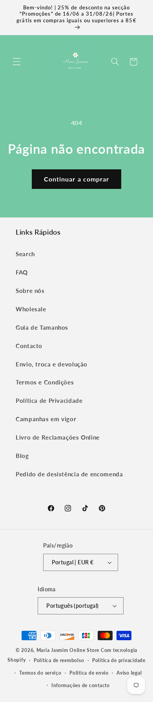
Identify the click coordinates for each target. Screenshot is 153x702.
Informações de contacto (80, 685)
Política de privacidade (119, 660)
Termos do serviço (40, 672)
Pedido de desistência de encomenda (69, 474)
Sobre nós (30, 290)
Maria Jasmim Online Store (67, 650)
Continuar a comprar (76, 179)
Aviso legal (129, 672)
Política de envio (89, 672)
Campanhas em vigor (46, 418)
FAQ (22, 272)
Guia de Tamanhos (42, 327)
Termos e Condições (45, 382)
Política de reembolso (59, 660)
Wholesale (31, 308)
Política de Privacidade (49, 400)
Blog (22, 455)
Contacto (29, 345)
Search (25, 253)
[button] (16, 62)
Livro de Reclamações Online (58, 437)
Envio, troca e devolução (51, 364)
